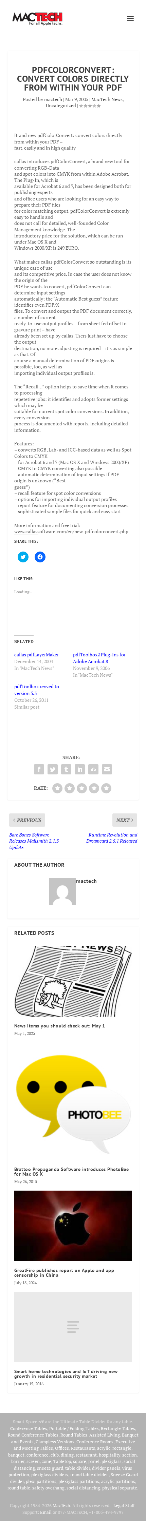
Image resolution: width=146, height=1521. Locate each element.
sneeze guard (50, 1468)
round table (18, 1488)
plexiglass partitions (78, 1481)
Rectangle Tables (118, 1428)
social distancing (83, 1488)
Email (46, 1512)
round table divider (89, 1474)
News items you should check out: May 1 (59, 1026)
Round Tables (73, 1435)
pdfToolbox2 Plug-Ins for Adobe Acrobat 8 (99, 658)
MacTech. (62, 1505)
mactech (53, 99)
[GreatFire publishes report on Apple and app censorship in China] (73, 1226)
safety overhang (48, 1488)
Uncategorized (61, 105)
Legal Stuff (123, 1505)
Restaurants (83, 1448)
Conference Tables (28, 1428)
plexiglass (112, 1461)
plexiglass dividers (49, 1474)
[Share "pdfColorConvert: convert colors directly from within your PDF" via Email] (107, 769)
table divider (77, 1468)
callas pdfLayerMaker (36, 654)
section (129, 1455)
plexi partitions (41, 1481)
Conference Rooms (94, 1442)
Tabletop (62, 1461)
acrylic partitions (118, 1481)
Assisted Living (104, 1435)
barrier (17, 1461)
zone (46, 1461)
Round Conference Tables (33, 1435)
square (79, 1461)
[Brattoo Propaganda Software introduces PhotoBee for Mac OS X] (73, 1101)
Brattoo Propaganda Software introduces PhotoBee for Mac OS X (71, 1171)
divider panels (106, 1468)
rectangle (121, 1448)
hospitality (109, 1455)
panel (93, 1461)
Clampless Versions (55, 1442)
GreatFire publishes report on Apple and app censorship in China (64, 1272)
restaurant (86, 1455)
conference (37, 1455)
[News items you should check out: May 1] (73, 981)
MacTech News (107, 99)
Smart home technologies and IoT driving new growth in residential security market (66, 1373)
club (55, 1455)
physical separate (119, 1488)
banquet (16, 1455)
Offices (62, 1448)
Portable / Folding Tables (74, 1428)
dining (67, 1455)
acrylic (103, 1448)
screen (33, 1461)
